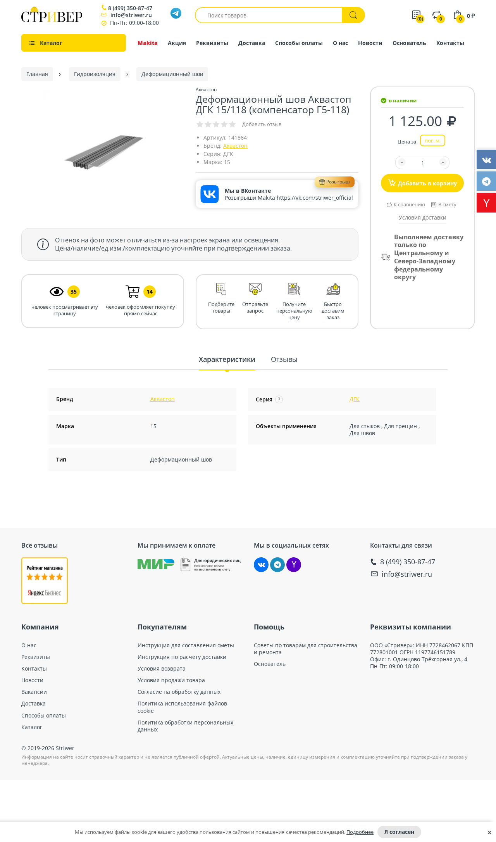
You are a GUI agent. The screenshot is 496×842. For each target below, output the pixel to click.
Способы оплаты (299, 43)
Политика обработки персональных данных (185, 726)
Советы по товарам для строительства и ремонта (305, 649)
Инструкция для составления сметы (186, 645)
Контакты (450, 43)
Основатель (409, 43)
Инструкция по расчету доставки (182, 657)
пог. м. (433, 140)
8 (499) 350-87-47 (130, 8)
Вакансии (34, 691)
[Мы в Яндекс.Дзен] (293, 564)
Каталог (31, 727)
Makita (148, 43)
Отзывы (284, 359)
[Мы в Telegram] (277, 564)
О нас (340, 43)
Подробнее (360, 831)
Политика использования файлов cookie (182, 707)
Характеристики (227, 359)
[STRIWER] (51, 20)
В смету (447, 204)
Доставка (251, 43)
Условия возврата (162, 668)
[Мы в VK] (261, 564)
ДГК (355, 399)
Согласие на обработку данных (179, 691)
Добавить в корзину (427, 183)
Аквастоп (235, 145)
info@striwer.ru (131, 15)
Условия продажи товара (171, 680)
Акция (177, 43)
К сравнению (409, 204)
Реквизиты (212, 43)
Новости (370, 43)
